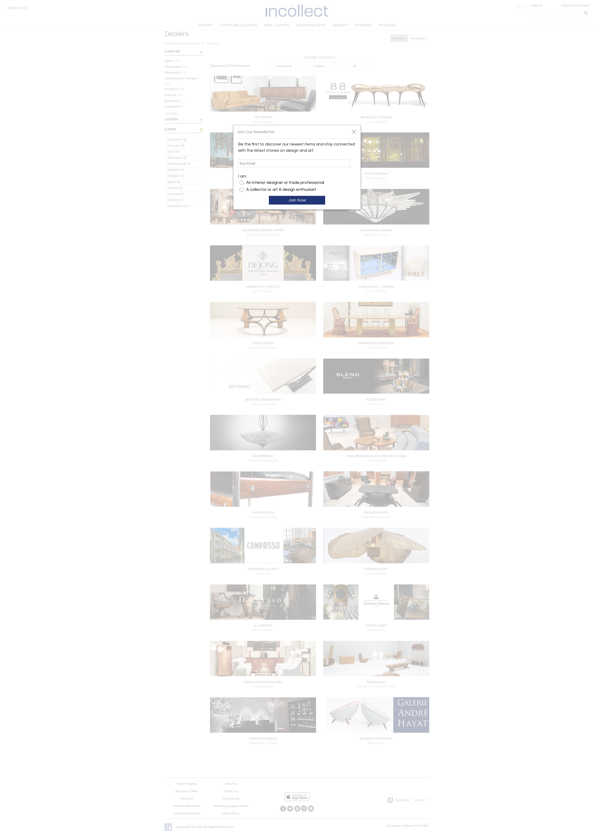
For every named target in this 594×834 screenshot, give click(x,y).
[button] (354, 131)
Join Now (297, 200)
